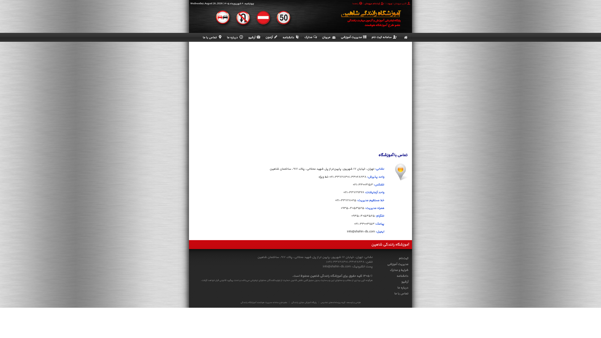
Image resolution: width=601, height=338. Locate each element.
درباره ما (232, 37)
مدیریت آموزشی (351, 37)
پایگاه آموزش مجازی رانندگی (303, 302)
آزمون (269, 37)
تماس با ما (210, 37)
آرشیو (251, 37)
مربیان (326, 37)
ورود (389, 3)
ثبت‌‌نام (403, 258)
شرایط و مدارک (399, 270)
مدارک (308, 37)
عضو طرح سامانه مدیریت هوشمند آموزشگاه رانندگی (263, 302)
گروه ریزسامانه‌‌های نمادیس (332, 302)
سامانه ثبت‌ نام (381, 37)
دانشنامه (288, 37)
